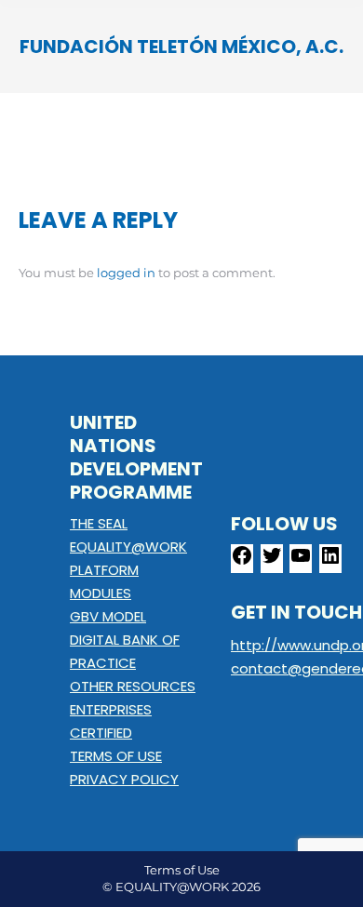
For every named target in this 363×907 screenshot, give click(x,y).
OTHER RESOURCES (132, 686)
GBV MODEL (108, 616)
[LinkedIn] (330, 561)
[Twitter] (272, 561)
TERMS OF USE (116, 756)
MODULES (100, 593)
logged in (126, 272)
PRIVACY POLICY (124, 779)
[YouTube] (300, 561)
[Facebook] (242, 561)
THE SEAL (99, 523)
